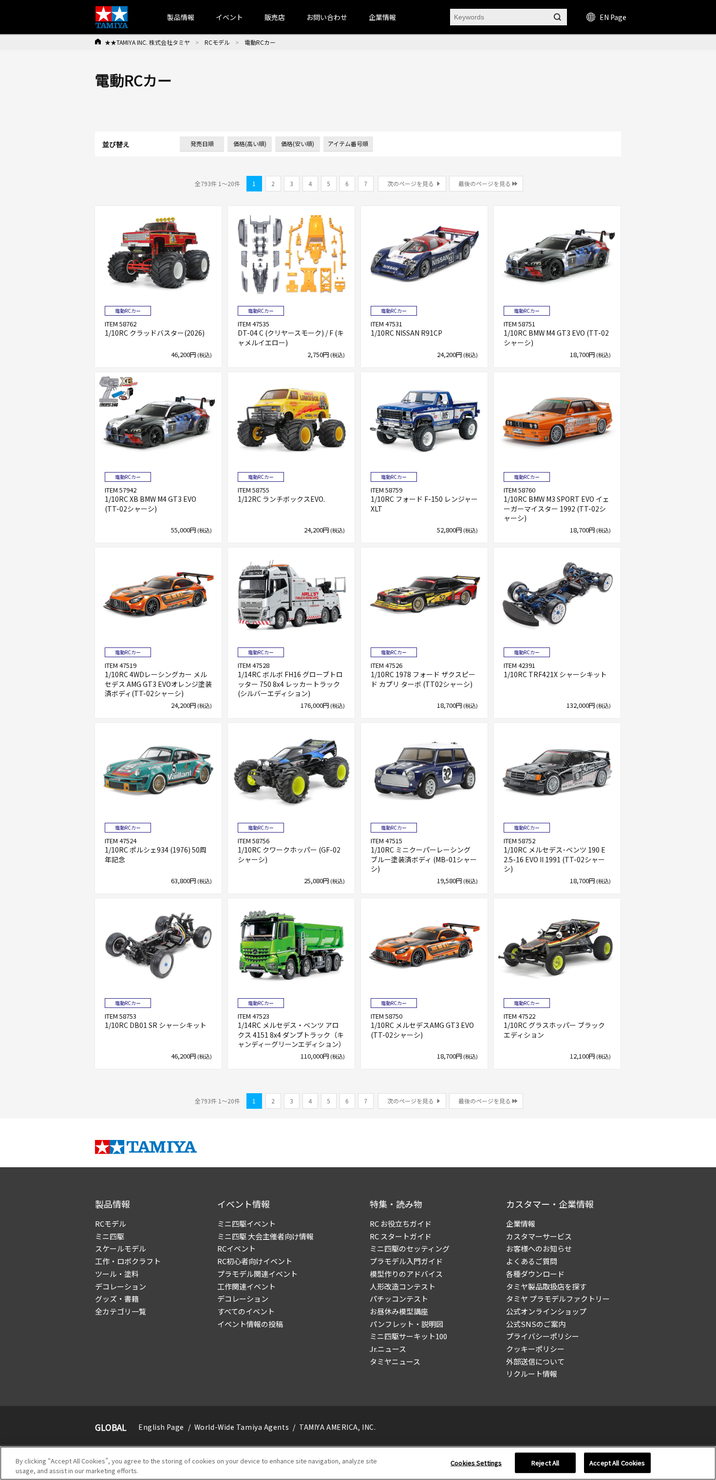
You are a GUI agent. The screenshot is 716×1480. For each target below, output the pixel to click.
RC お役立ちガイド (401, 1223)
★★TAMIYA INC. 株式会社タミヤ (147, 42)
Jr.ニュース (388, 1349)
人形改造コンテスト (402, 1286)
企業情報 (520, 1223)
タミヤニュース (395, 1361)
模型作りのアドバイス (406, 1274)
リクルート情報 (531, 1373)
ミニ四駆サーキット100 (408, 1336)
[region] (358, 1463)
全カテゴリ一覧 (120, 1311)
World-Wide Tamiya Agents (241, 1427)
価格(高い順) (249, 143)
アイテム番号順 (348, 143)
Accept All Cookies (617, 1462)
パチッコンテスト (399, 1298)
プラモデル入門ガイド (406, 1261)
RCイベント (236, 1248)
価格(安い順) (297, 143)
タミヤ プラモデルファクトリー (558, 1298)
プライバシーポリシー (542, 1336)
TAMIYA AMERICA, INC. (337, 1427)
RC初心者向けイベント (254, 1261)
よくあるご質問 (531, 1261)
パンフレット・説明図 (406, 1324)
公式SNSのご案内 (535, 1324)
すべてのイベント (246, 1311)
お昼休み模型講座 (399, 1311)
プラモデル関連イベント (257, 1274)
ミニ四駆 (109, 1236)
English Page (161, 1427)
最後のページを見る (484, 183)
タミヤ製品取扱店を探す (546, 1286)
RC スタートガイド (401, 1236)
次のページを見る (410, 183)
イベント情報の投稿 (250, 1324)
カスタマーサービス (539, 1236)
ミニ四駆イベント (246, 1223)
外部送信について (535, 1361)
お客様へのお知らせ (539, 1248)
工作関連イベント (246, 1286)
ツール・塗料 (117, 1274)
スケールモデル (120, 1248)
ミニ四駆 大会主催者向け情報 (265, 1236)
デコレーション (120, 1286)
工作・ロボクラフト (128, 1261)
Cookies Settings (476, 1462)
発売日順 (202, 143)
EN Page (613, 17)
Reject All (545, 1462)
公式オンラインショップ (546, 1311)
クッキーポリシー (535, 1349)
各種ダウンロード (535, 1274)
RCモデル (217, 42)
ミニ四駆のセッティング (410, 1248)
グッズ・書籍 (117, 1298)
